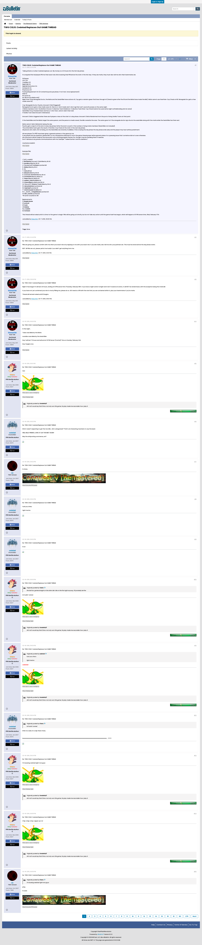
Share (13, 92)
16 (168, 916)
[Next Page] (180, 59)
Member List (8, 20)
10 (133, 916)
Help (153, 925)
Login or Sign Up (157, 2)
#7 (195, 462)
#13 (195, 755)
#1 (195, 65)
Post (13, 96)
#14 (195, 813)
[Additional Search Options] (194, 9)
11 (138, 916)
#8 (195, 499)
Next (194, 916)
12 (144, 916)
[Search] (197, 9)
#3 (195, 279)
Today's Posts (26, 20)
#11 (195, 645)
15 (162, 916)
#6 (195, 421)
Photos (9, 54)
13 (150, 916)
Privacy (170, 925)
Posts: (8, 88)
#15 (195, 871)
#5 (195, 363)
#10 (195, 579)
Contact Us (161, 925)
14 (156, 916)
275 (186, 916)
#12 (195, 715)
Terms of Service (180, 925)
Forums (7, 16)
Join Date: (9, 86)
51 (173, 916)
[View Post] (45, 588)
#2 (195, 237)
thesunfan (34, 219)
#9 (195, 539)
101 (180, 916)
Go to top (193, 925)
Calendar (17, 20)
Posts (8, 43)
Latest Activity (11, 48)
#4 (195, 321)
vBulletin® (100, 934)
